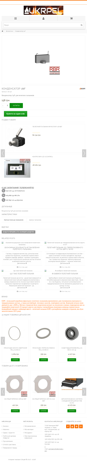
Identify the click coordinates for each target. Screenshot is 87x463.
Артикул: (4, 91)
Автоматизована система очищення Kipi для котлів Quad (71, 401)
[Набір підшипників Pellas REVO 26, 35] (71, 333)
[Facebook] (68, 426)
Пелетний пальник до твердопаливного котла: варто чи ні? (65, 248)
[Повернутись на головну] (2, 31)
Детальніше (21, 263)
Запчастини (9, 31)
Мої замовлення (30, 426)
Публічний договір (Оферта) (9, 437)
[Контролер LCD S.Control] (17, 168)
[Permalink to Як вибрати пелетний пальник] (65, 271)
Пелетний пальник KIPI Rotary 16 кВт (47, 126)
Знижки (5, 426)
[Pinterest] (76, 426)
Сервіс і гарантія (8, 433)
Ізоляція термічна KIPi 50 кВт (15, 399)
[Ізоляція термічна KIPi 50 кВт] (15, 384)
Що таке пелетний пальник (22, 274)
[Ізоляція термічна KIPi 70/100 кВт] (43, 384)
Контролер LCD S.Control (43, 156)
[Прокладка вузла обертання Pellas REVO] (15, 333)
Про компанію (8, 441)
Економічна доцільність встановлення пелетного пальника (22, 248)
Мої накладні (28, 429)
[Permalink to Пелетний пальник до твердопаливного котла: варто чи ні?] (65, 244)
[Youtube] (72, 426)
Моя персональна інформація (30, 437)
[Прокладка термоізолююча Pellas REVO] (43, 333)
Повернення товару (10, 448)
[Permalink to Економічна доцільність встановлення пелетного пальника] (22, 244)
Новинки (6, 429)
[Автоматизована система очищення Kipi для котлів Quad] (71, 384)
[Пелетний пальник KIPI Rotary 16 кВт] (17, 138)
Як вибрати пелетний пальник (65, 274)
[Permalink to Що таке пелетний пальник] (22, 271)
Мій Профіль (28, 421)
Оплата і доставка (9, 444)
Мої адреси (28, 433)
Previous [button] (3, 153)
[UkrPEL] (43, 10)
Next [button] (84, 153)
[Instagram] (81, 426)
